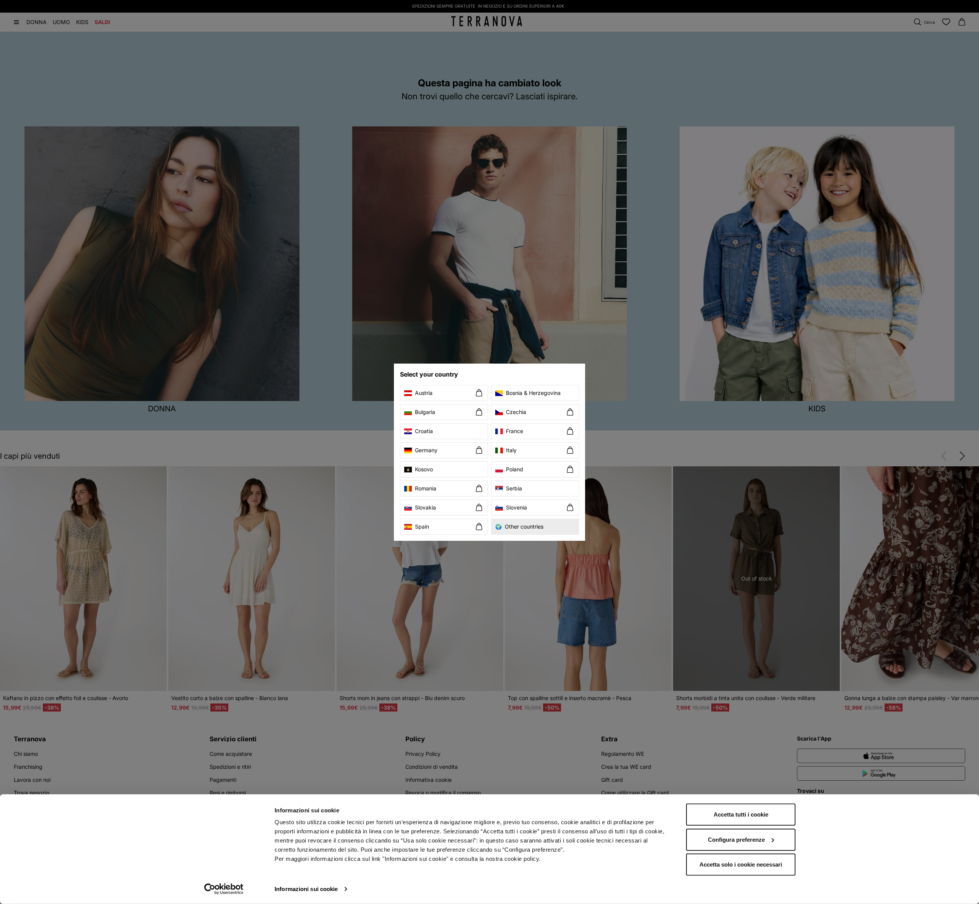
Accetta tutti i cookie (741, 814)
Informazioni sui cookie (306, 889)
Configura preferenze (736, 839)
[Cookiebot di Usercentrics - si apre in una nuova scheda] (223, 889)
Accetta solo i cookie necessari (740, 864)
